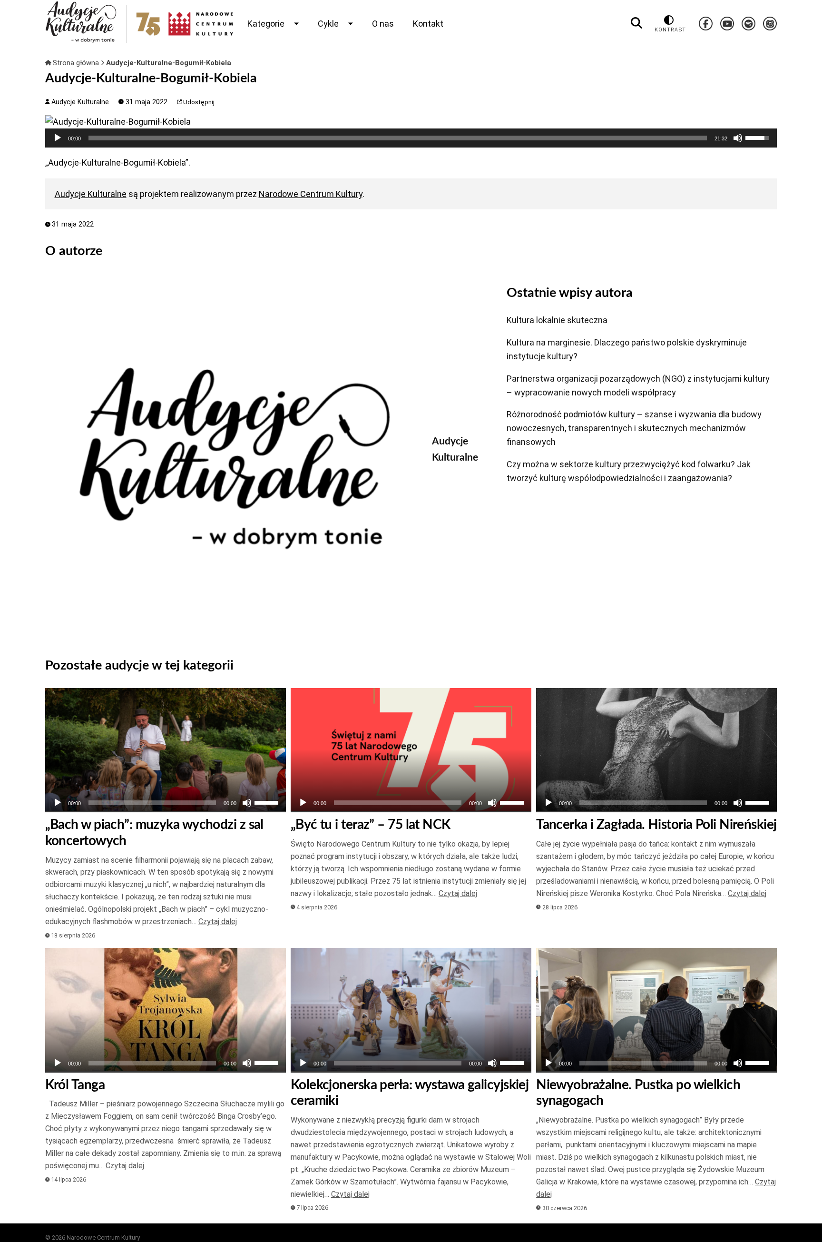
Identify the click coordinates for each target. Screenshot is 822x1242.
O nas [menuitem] (383, 24)
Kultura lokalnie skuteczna (557, 320)
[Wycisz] (738, 138)
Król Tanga (75, 1085)
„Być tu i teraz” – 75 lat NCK (370, 824)
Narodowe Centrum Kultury (310, 194)
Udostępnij (198, 102)
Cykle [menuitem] (328, 24)
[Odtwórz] (57, 138)
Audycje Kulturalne (79, 102)
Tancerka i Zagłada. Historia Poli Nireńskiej (656, 824)
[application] (411, 138)
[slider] (397, 138)
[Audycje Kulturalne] (231, 458)
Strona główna (76, 63)
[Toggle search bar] (636, 23)
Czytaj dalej (217, 921)
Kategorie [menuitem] (265, 24)
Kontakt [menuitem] (428, 24)
